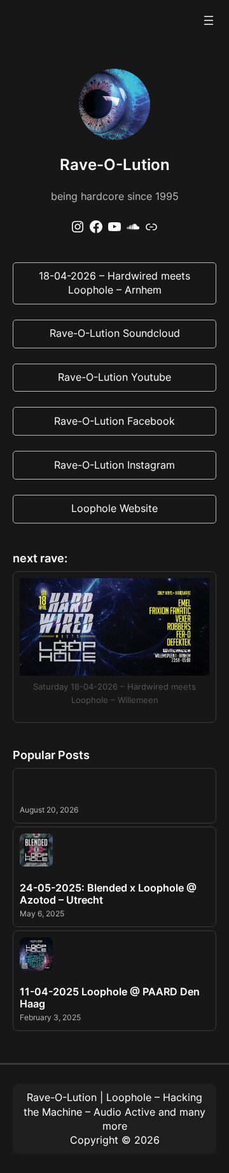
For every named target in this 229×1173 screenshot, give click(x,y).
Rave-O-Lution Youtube (114, 377)
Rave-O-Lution (62, 1097)
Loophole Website (114, 508)
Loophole (128, 1097)
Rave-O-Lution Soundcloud (115, 333)
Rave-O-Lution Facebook (114, 421)
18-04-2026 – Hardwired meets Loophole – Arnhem (114, 282)
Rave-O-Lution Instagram (114, 465)
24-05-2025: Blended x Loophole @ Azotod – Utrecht (108, 894)
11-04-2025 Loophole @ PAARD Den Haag (110, 998)
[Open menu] (208, 20)
